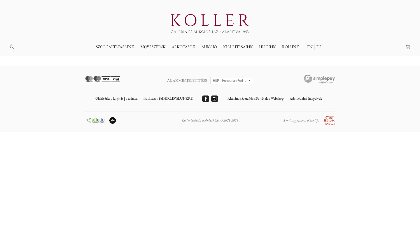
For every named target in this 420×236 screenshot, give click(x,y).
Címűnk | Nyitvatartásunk (307, 57)
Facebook (205, 98)
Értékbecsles (110, 57)
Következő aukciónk (223, 57)
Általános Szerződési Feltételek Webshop (256, 98)
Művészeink (153, 46)
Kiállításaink (238, 46)
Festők (149, 57)
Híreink (267, 46)
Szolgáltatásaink (115, 46)
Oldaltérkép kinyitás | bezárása (116, 98)
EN (310, 46)
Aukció (209, 46)
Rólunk (290, 46)
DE (319, 46)
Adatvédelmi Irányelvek (306, 98)
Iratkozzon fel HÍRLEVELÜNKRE (168, 98)
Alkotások (183, 46)
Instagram (214, 98)
